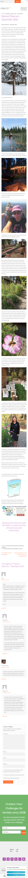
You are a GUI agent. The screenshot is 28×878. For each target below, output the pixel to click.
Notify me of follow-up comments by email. (14, 775)
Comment (5, 733)
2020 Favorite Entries (8, 548)
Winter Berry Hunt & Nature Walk (6, 553)
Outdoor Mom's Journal (17, 548)
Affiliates (12, 849)
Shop (17, 851)
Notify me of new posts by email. (12, 778)
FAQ (17, 849)
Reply (2, 608)
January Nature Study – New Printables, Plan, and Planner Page (20, 554)
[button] (27, 1)
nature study (9, 545)
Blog (11, 851)
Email (4, 757)
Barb (15, 13)
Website (5, 764)
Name (5, 751)
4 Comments (20, 13)
